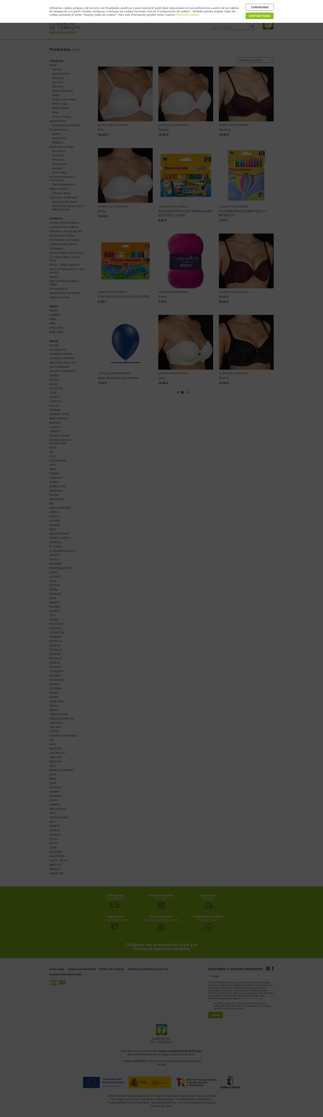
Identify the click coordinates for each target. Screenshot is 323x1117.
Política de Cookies (187, 14)
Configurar (259, 7)
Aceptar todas (259, 16)
